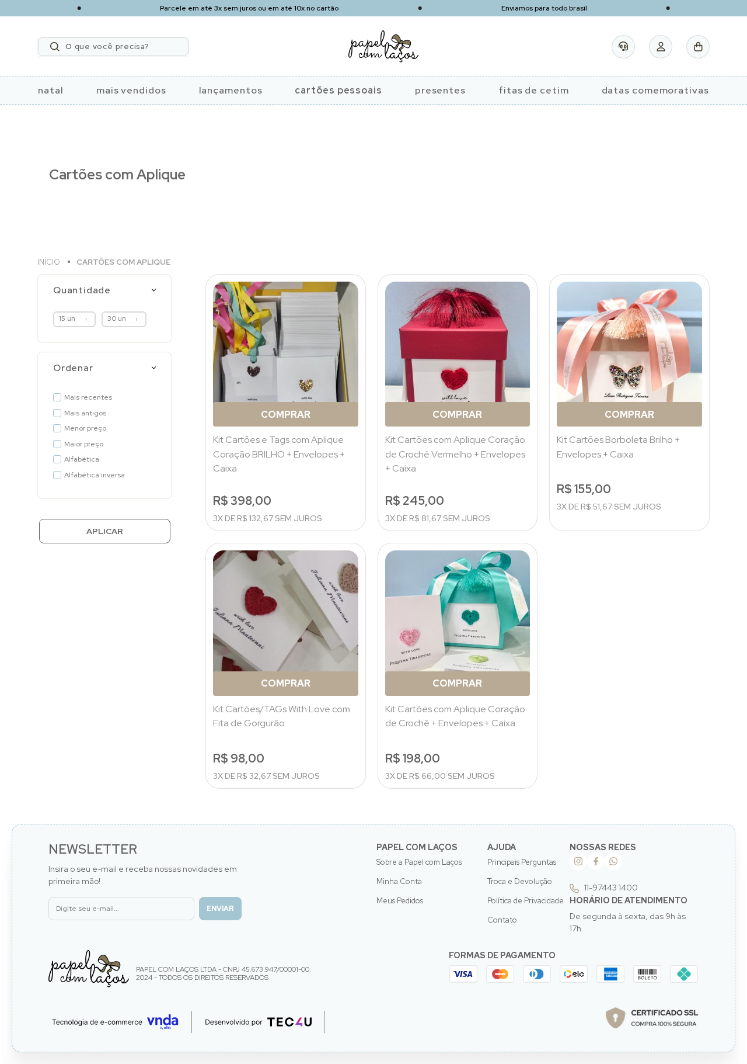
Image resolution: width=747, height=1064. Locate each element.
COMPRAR (285, 414)
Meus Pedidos (399, 901)
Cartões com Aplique (123, 262)
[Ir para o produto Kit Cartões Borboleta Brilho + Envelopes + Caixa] (629, 354)
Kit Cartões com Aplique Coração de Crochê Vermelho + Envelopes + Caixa (455, 454)
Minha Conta (399, 881)
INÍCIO (49, 262)
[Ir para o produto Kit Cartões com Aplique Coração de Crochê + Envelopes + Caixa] (457, 623)
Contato (502, 920)
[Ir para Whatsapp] (613, 861)
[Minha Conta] (661, 47)
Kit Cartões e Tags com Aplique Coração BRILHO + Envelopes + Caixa (279, 454)
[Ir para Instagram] (578, 861)
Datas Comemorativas (655, 90)
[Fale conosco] (623, 47)
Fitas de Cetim (533, 90)
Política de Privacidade (525, 901)
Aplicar (104, 531)
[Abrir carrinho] (698, 47)
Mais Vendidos (131, 90)
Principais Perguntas (521, 862)
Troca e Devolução (519, 881)
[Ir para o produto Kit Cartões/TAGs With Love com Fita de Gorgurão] (285, 623)
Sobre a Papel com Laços (419, 862)
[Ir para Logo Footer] (88, 968)
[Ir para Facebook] (596, 861)
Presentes (440, 90)
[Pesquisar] (54, 47)
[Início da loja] (383, 46)
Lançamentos (231, 90)
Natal (51, 90)
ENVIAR (220, 908)
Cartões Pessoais (338, 90)
